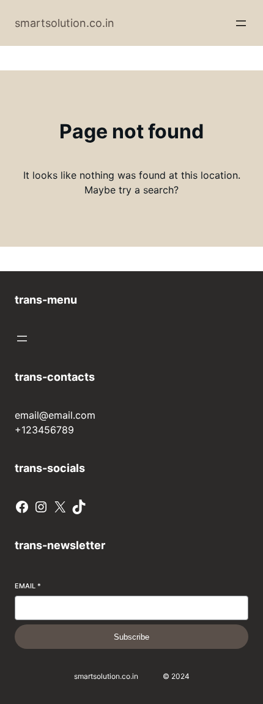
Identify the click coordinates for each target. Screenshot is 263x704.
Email (28, 586)
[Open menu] (241, 23)
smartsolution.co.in (64, 23)
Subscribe (131, 637)
